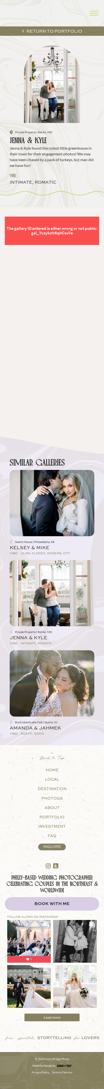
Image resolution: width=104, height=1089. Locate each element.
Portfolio (52, 817)
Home (52, 770)
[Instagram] (48, 866)
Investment (52, 827)
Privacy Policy (40, 1072)
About (52, 808)
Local (52, 780)
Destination (52, 789)
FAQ (52, 836)
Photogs (52, 799)
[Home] (13, 13)
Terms (56, 1072)
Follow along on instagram (32, 917)
